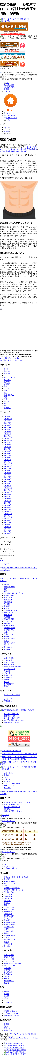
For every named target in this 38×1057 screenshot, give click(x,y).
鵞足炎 (6, 686)
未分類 (2, 151)
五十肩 (6, 641)
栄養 (5, 390)
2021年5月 (7, 477)
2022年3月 (7, 455)
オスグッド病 (9, 662)
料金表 (6, 89)
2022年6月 (7, 449)
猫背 (5, 393)
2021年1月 (7, 486)
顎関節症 (7, 604)
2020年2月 (7, 509)
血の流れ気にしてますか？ (10, 358)
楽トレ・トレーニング (12, 695)
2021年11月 (8, 464)
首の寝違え (8, 647)
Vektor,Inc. (34, 1038)
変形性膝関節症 (9, 628)
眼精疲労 (7, 606)
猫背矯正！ (8, 809)
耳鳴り (6, 608)
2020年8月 (7, 496)
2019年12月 (8, 514)
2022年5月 (7, 451)
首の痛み (7, 649)
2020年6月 (7, 501)
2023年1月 (7, 434)
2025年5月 (7, 416)
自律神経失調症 (9, 638)
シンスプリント (9, 669)
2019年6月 (7, 527)
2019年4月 (7, 531)
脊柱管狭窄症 (9, 630)
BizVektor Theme (22, 1038)
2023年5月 (7, 425)
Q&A (6, 777)
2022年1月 (7, 460)
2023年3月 (7, 429)
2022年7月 (7, 447)
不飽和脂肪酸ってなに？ (13, 804)
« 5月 (2, 560)
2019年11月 (8, 516)
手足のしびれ (9, 634)
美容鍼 (6, 996)
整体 (35, 149)
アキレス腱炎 (9, 957)
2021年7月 (7, 473)
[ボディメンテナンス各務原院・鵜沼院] (14, 19)
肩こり (6, 401)
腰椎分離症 (8, 615)
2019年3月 (7, 533)
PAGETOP (3, 817)
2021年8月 (7, 470)
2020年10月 (8, 492)
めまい (6, 632)
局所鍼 (6, 991)
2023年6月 (7, 423)
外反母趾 (7, 623)
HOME (6, 564)
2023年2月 (7, 432)
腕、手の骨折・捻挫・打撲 (14, 720)
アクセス (7, 91)
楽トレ (6, 998)
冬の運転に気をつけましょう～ (12, 360)
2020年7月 (7, 499)
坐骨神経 (22, 149)
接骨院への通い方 (10, 1011)
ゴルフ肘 (7, 673)
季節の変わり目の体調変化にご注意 (17, 802)
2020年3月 (7, 507)
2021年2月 (7, 483)
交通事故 (7, 380)
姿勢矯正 (30, 149)
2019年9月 (7, 520)
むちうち (7, 373)
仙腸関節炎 (8, 617)
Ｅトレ (29, 147)
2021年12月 (8, 462)
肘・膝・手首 (9, 595)
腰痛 (17, 151)
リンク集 (7, 788)
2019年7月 (7, 524)
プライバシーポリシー (12, 783)
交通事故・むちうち (11, 714)
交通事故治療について (12, 807)
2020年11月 (8, 490)
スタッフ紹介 (9, 773)
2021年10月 (8, 466)
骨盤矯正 (23, 151)
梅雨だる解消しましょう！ (14, 811)
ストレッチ (8, 699)
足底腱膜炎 (8, 677)
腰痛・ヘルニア (9, 883)
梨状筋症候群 (9, 619)
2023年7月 (7, 421)
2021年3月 (7, 481)
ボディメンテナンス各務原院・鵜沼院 (22, 1034)
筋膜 (5, 397)
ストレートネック (10, 610)
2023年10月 (8, 419)
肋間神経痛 (8, 602)
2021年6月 (7, 475)
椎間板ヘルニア (9, 643)
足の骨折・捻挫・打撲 (12, 718)
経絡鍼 (6, 994)
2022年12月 (8, 436)
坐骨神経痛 (8, 600)
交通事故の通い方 (10, 868)
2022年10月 (8, 440)
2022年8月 (7, 445)
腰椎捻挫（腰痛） (10, 716)
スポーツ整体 (9, 658)
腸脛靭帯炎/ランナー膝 (12, 667)
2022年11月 (8, 438)
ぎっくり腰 (8, 597)
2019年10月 (8, 518)
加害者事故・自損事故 (12, 722)
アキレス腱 (8, 660)
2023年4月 (7, 427)
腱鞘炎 (6, 636)
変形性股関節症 (9, 625)
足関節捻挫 (8, 675)
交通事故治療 (9, 85)
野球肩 (6, 682)
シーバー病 (8, 621)
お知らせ (7, 371)
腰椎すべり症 (9, 613)
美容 (5, 399)
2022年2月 (7, 457)
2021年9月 (7, 468)
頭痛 (5, 591)
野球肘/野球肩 (9, 684)
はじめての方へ (9, 87)
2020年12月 (8, 488)
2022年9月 (7, 442)
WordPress (11, 1038)
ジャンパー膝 (9, 664)
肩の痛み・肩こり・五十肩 (14, 593)
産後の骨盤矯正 (9, 587)
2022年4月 (7, 453)
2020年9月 (7, 494)
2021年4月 (7, 479)
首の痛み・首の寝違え (12, 888)
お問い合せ (8, 781)
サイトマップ (9, 786)
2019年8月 (7, 522)
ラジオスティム (13, 149)
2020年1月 (7, 512)
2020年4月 (7, 505)
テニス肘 (7, 671)
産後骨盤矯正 (10, 151)
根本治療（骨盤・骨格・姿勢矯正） (17, 877)
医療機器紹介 (9, 701)
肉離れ (6, 679)
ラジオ (6, 697)
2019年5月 (7, 529)
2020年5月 (7, 503)
